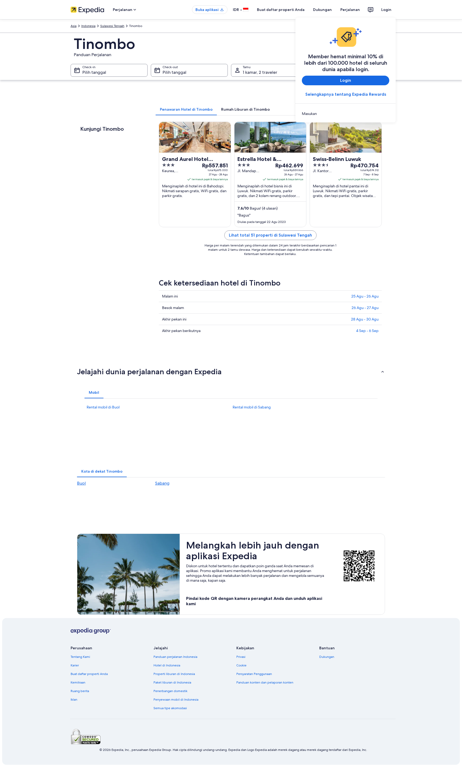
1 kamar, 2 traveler (260, 72)
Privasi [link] (240, 657)
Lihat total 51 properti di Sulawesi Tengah (270, 235)
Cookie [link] (241, 665)
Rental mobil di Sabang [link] (252, 407)
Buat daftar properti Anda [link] (89, 674)
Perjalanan (350, 9)
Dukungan (322, 9)
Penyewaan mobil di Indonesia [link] (175, 699)
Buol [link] (81, 483)
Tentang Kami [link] (80, 657)
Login (386, 9)
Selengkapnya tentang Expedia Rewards (345, 94)
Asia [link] (73, 26)
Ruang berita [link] (80, 691)
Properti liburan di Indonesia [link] (174, 674)
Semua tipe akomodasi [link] (170, 708)
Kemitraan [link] (78, 682)
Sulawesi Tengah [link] (112, 26)
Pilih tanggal (94, 72)
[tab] (186, 109)
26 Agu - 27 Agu (365, 307)
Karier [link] (75, 665)
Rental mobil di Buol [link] (103, 407)
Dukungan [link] (326, 657)
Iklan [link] (74, 699)
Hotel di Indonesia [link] (166, 665)
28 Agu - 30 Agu (365, 319)
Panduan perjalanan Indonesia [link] (175, 657)
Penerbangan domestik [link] (170, 691)
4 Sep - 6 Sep (367, 330)
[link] (345, 113)
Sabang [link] (162, 483)
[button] (231, 371)
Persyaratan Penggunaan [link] (254, 674)
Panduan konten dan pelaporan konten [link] (264, 682)
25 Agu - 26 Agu (365, 296)
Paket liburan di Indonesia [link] (172, 682)
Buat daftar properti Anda (281, 9)
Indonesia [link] (88, 26)
